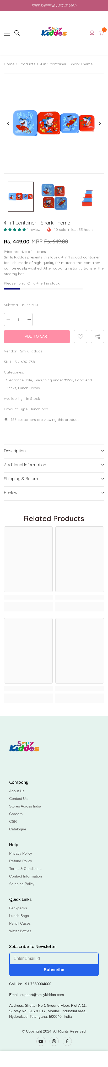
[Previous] (8, 123)
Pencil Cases (20, 923)
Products (27, 64)
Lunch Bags (19, 916)
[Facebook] (67, 1041)
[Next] (100, 123)
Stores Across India (25, 806)
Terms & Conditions (25, 868)
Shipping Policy (21, 884)
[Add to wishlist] (80, 336)
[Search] (17, 33)
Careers (16, 814)
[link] (28, 597)
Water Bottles (20, 931)
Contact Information (25, 876)
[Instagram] (54, 1041)
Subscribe (54, 970)
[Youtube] (41, 1041)
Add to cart (37, 336)
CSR (13, 821)
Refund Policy (20, 861)
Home (9, 64)
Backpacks (18, 908)
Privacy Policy (20, 853)
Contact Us (18, 798)
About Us (16, 791)
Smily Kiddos (31, 351)
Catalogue (17, 829)
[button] (15, 229)
